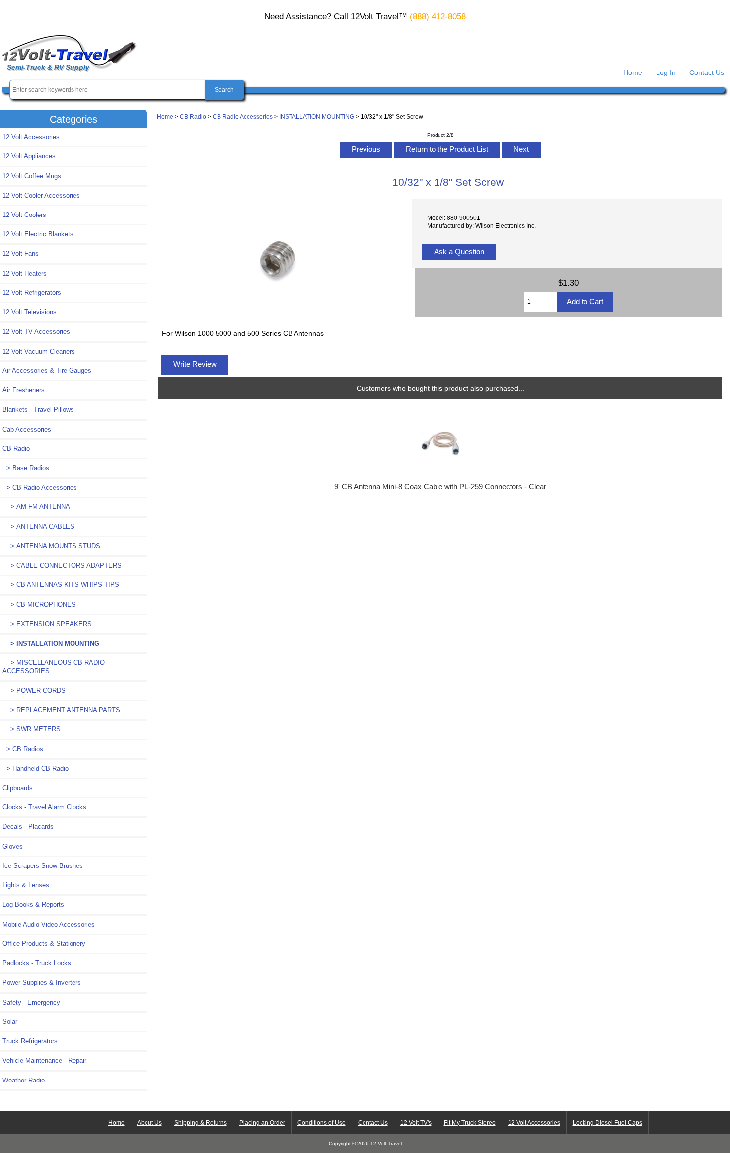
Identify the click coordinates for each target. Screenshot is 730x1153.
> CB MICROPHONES (39, 604)
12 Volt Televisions (29, 312)
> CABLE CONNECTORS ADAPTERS (62, 565)
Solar (9, 1021)
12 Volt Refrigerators (31, 292)
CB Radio (193, 116)
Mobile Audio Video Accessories (48, 924)
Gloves (12, 846)
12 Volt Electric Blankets (37, 234)
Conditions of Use (321, 1122)
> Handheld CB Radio (35, 768)
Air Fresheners (23, 390)
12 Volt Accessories (31, 137)
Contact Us (706, 72)
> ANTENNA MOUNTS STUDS (51, 546)
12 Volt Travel (386, 1143)
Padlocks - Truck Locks (36, 963)
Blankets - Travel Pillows (38, 409)
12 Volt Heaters (24, 273)
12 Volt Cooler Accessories (41, 195)
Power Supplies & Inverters (41, 982)
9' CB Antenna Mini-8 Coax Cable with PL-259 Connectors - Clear (440, 487)
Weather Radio (23, 1080)
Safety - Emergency (31, 1002)
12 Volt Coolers (24, 214)
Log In (666, 72)
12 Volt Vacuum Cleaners (38, 351)
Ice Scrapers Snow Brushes (42, 865)
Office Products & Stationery (43, 943)
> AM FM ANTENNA (36, 506)
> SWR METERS (31, 729)
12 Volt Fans (20, 253)
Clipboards (17, 788)
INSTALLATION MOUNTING (316, 116)
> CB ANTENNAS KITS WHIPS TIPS (60, 584)
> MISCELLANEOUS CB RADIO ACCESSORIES (53, 666)
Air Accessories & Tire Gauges (46, 370)
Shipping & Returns (200, 1122)
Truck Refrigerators (30, 1041)
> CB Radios (22, 749)
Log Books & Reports (33, 904)
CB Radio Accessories (243, 116)
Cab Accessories (26, 429)
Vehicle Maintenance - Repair (44, 1060)
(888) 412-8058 (438, 16)
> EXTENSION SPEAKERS (47, 624)
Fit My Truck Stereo (470, 1122)
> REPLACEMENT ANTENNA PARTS (61, 710)
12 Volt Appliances (29, 156)
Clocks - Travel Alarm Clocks (44, 807)
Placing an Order (262, 1122)
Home (632, 72)
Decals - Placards (28, 826)
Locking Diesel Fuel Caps (607, 1122)
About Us (149, 1122)
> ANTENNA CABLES (38, 526)
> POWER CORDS (34, 690)
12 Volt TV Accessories (36, 331)
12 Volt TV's (416, 1122)
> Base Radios (25, 468)
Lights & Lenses (25, 885)
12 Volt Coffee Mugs (31, 176)
